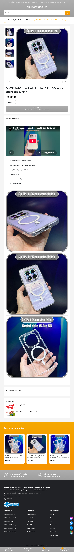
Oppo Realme (31, 528)
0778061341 (61, 2)
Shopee (52, 518)
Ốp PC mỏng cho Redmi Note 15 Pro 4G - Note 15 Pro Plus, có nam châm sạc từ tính (59, 457)
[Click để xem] (42, 54)
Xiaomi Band (30, 524)
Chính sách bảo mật (9, 514)
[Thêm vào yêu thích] (67, 77)
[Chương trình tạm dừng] (10, 407)
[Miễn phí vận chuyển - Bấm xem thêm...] (10, 413)
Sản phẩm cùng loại (14, 427)
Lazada (52, 514)
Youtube (52, 528)
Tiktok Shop (53, 524)
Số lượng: (9, 102)
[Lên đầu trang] (71, 538)
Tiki (51, 521)
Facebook (53, 531)
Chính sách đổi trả (9, 521)
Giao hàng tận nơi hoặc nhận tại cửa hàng (37, 109)
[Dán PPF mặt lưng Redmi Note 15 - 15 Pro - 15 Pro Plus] (36, 444)
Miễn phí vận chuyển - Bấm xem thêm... (28, 412)
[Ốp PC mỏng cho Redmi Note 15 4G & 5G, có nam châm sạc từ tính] (14, 444)
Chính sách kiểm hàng (10, 524)
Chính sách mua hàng (10, 531)
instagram (53, 538)
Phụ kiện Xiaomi (31, 514)
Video (66, 82)
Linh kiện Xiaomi (31, 518)
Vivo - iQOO (30, 521)
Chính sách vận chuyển (10, 518)
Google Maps (54, 535)
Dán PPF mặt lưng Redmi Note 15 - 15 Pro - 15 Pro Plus (36, 456)
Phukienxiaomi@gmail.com (14, 496)
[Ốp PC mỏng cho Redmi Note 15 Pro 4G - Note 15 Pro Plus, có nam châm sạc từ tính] (59, 444)
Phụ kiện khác (31, 531)
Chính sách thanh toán (10, 528)
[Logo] (37, 7)
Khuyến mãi (10, 401)
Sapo (46, 545)
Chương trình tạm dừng (23, 405)
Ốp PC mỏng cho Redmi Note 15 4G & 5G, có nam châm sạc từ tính (14, 457)
